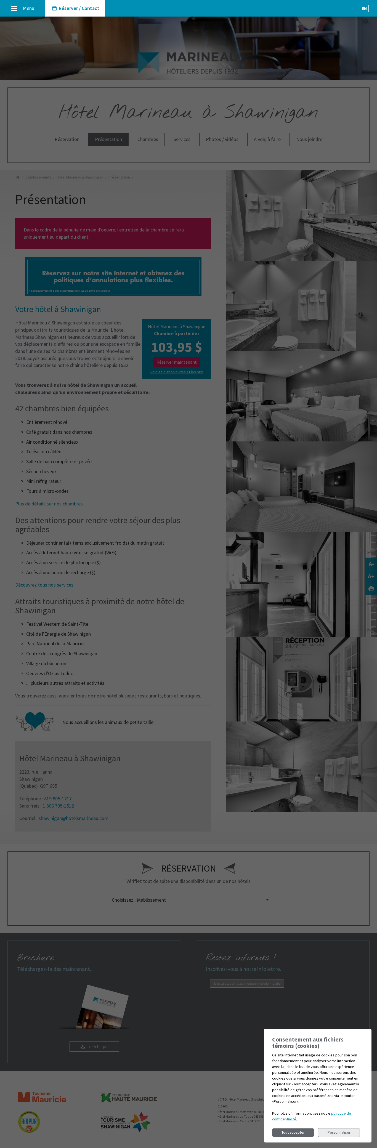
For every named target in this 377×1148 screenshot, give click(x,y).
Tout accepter (293, 1132)
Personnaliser (339, 1132)
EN (364, 8)
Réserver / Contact (78, 8)
